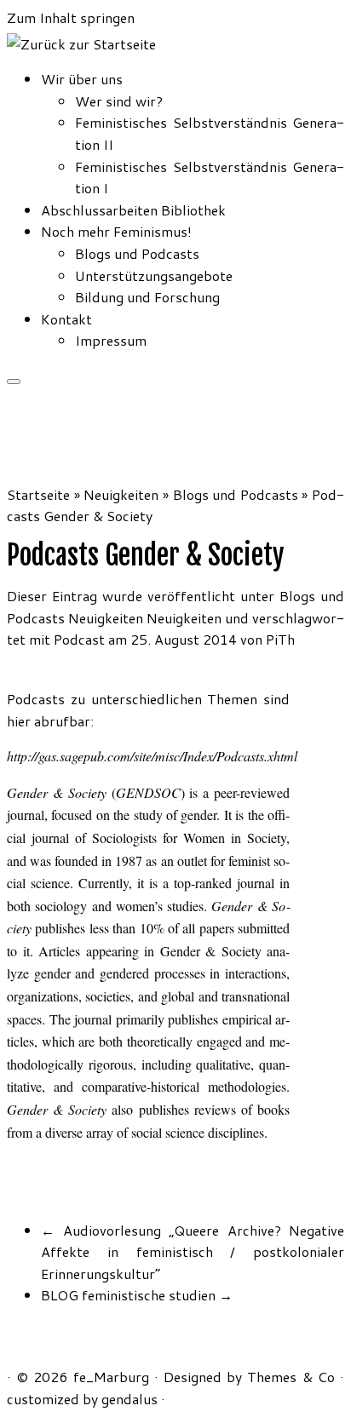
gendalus (129, 1399)
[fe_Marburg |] (81, 44)
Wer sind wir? (119, 101)
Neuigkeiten (120, 494)
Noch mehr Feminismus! (116, 231)
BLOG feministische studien (137, 1295)
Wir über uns (82, 79)
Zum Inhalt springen (71, 17)
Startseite (38, 494)
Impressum (111, 340)
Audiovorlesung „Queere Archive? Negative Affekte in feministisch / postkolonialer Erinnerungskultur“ (192, 1251)
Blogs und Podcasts (137, 253)
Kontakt (66, 319)
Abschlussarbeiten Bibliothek (133, 210)
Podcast (81, 639)
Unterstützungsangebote (154, 275)
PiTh (280, 639)
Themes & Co (290, 1376)
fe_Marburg (111, 1376)
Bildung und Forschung (147, 297)
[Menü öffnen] (13, 381)
